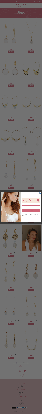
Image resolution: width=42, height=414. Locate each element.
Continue (31, 210)
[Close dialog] (39, 194)
